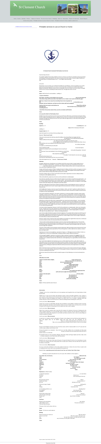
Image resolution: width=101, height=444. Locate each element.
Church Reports (83, 18)
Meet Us (60, 18)
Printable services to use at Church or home (43, 20)
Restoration (65, 18)
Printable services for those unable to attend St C (66, 20)
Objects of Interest (35, 18)
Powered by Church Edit (50, 443)
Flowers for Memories (74, 18)
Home (15, 18)
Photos (28, 18)
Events (19, 18)
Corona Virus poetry (28, 20)
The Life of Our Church (46, 18)
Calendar (23, 18)
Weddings (54, 18)
